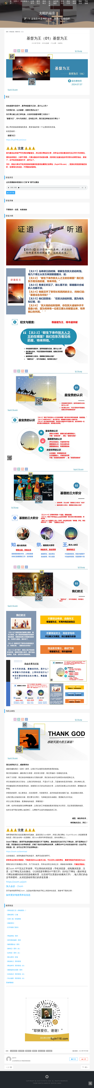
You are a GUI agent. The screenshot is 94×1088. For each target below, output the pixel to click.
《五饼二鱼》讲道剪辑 (13, 919)
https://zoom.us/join (16, 881)
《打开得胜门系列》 (12, 927)
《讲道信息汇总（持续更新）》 (16, 910)
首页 (7, 31)
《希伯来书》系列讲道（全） (15, 965)
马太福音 (49, 1051)
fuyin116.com (60, 164)
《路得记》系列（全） (13, 948)
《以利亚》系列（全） (13, 953)
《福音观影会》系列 (12, 944)
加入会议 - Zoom (14, 886)
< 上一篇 (9, 1067)
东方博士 (21, 1051)
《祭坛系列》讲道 (12, 957)
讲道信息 (11, 31)
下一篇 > (85, 1067)
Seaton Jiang (56, 1083)
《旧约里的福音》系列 (13, 940)
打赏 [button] (74, 1059)
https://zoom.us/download (16, 851)
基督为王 (17, 31)
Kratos (41, 1083)
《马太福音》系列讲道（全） (15, 978)
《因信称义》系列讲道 (13, 961)
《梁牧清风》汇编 (12, 915)
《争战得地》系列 (12, 936)
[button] (84, 1059)
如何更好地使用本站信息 (18, 895)
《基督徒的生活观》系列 (14, 970)
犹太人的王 (42, 1051)
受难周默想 (9, 982)
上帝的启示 (14, 1051)
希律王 (34, 1051)
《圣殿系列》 (10, 923)
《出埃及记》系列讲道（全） (15, 974)
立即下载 (11, 192)
